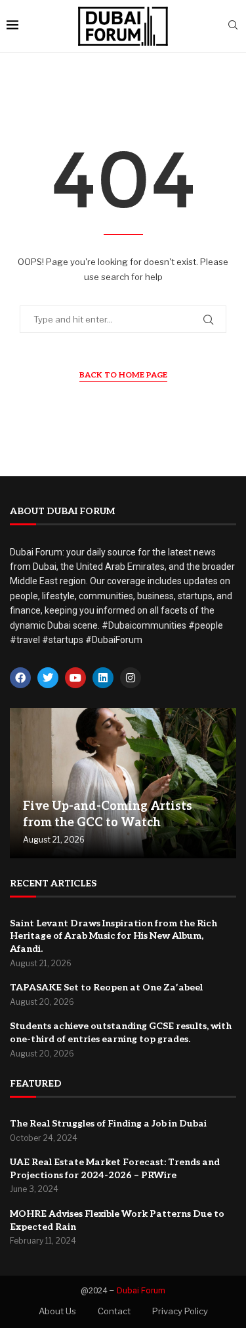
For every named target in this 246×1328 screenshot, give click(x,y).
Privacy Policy (180, 1311)
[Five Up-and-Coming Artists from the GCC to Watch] (123, 783)
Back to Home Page (123, 375)
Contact (114, 1311)
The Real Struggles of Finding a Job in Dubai (108, 1123)
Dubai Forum (141, 1290)
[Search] (232, 25)
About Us (57, 1311)
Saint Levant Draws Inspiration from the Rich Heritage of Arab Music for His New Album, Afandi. (113, 936)
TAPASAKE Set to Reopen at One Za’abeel (106, 987)
